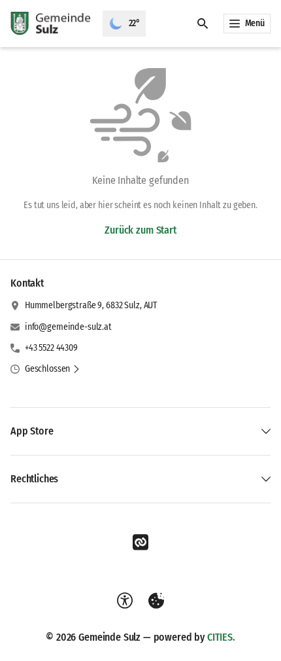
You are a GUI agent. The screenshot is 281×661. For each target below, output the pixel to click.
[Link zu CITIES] (140, 542)
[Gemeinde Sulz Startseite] (51, 23)
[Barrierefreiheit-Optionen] (125, 601)
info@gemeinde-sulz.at (68, 326)
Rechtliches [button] (34, 479)
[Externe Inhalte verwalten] (156, 601)
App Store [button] (32, 431)
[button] (52, 369)
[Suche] (202, 23)
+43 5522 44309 (51, 347)
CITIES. (221, 637)
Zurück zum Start (140, 230)
